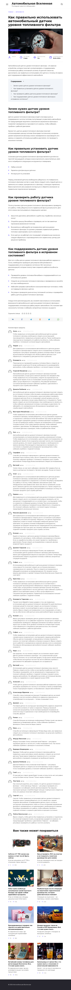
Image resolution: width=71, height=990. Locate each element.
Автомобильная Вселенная (32, 3)
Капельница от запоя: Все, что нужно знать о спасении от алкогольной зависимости (49, 964)
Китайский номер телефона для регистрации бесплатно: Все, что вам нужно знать (21, 964)
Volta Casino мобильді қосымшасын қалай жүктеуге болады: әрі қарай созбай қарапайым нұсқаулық (19, 891)
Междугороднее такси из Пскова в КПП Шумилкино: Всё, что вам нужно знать (49, 927)
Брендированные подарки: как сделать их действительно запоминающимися (20, 927)
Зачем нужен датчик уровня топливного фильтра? (32, 86)
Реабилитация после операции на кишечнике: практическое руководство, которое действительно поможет (49, 891)
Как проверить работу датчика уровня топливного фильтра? (36, 94)
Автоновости (15, 50)
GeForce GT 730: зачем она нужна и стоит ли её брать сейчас (18, 856)
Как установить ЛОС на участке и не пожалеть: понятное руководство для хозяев (49, 856)
